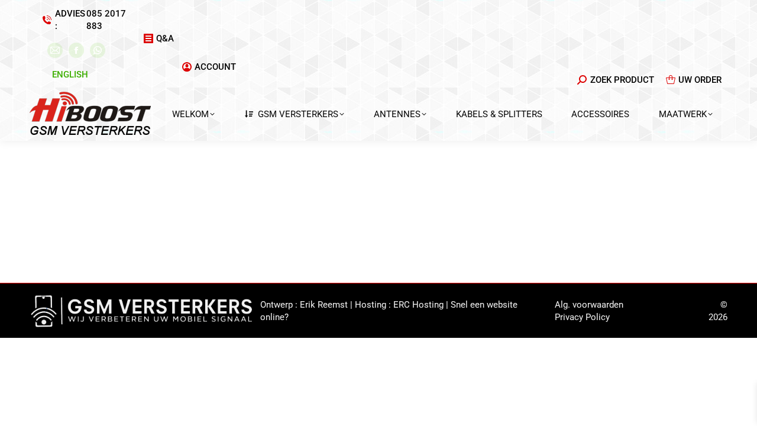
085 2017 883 (106, 19)
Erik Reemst (324, 304)
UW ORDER (700, 80)
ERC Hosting (418, 304)
